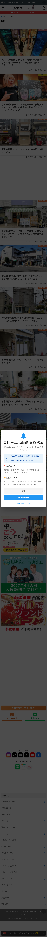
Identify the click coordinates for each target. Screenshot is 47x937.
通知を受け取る (23, 497)
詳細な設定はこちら (23, 503)
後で (23, 491)
